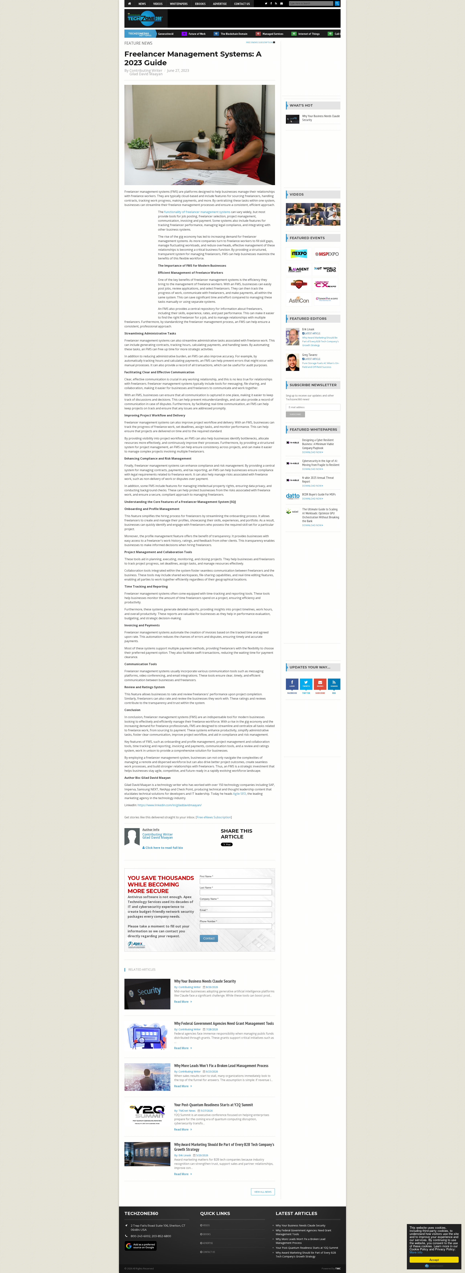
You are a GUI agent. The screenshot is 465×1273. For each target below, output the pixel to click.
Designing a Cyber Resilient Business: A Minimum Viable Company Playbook (318, 444)
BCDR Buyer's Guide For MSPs (319, 494)
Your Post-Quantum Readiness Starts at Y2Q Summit (213, 1104)
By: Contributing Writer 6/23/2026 (196, 1071)
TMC (338, 1268)
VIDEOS (206, 1225)
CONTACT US (208, 1252)
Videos (158, 3)
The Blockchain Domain (211, 34)
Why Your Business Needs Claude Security (205, 981)
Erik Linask (308, 329)
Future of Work (174, 34)
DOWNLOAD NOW (312, 452)
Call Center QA (320, 34)
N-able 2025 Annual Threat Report (318, 479)
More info (416, 1252)
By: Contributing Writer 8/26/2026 (196, 987)
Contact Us (242, 3)
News (142, 3)
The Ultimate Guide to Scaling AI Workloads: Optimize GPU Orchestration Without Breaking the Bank (320, 515)
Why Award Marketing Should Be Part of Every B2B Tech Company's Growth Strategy (224, 1147)
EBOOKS (206, 1234)
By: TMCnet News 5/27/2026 (193, 1110)
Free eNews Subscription (259, 42)
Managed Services (250, 34)
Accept (434, 1259)
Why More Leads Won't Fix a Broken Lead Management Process (221, 1065)
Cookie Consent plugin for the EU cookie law (434, 1266)
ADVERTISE (207, 1243)
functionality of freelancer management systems (197, 212)
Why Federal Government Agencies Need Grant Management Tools (224, 1023)
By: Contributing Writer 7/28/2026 (196, 1029)
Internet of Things (286, 34)
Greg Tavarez (309, 354)
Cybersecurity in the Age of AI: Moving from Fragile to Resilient (320, 462)
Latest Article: (312, 333)
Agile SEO (239, 794)
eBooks (200, 3)
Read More (181, 1001)
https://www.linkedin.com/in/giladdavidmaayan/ (170, 805)
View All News (263, 1191)
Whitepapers (179, 3)
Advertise (220, 3)
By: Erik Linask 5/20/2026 (191, 1155)
